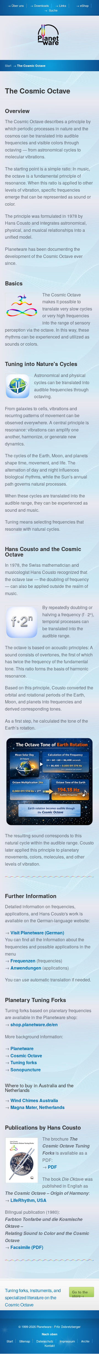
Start (8, 65)
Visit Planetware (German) (37, 932)
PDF (52, 1167)
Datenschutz (44, 1341)
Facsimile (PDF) (26, 1247)
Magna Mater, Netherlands (37, 1107)
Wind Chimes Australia (34, 1100)
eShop (84, 5)
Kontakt (50, 1345)
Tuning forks (23, 1062)
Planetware (22, 1048)
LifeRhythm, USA (28, 1200)
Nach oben (49, 1334)
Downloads (41, 5)
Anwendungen (25, 968)
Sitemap (24, 1341)
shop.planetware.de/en (34, 1024)
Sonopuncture (25, 1069)
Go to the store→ (80, 1293)
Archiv (85, 1341)
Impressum (67, 1341)
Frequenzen (22, 960)
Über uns (18, 5)
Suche (52, 10)
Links (62, 5)
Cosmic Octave (26, 1055)
